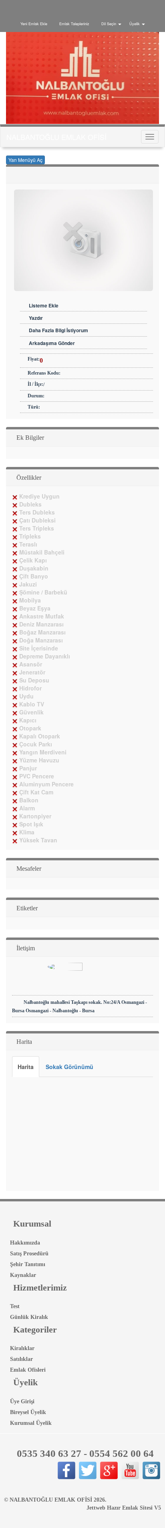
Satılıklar (20, 1359)
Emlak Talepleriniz (74, 23)
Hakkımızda (24, 1243)
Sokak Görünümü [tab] (69, 1067)
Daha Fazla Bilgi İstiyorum (58, 330)
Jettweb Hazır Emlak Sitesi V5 (124, 1508)
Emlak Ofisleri (27, 1370)
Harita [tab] (26, 1067)
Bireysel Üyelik (27, 1412)
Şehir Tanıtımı (26, 1264)
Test (14, 1306)
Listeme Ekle (43, 305)
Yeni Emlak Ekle (33, 23)
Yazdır (36, 317)
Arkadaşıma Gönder (52, 343)
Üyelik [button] (134, 23)
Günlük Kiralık (28, 1317)
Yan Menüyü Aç (25, 159)
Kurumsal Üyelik (30, 1423)
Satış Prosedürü (28, 1254)
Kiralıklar (21, 1348)
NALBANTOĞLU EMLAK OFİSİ (56, 137)
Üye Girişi (21, 1401)
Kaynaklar (22, 1275)
